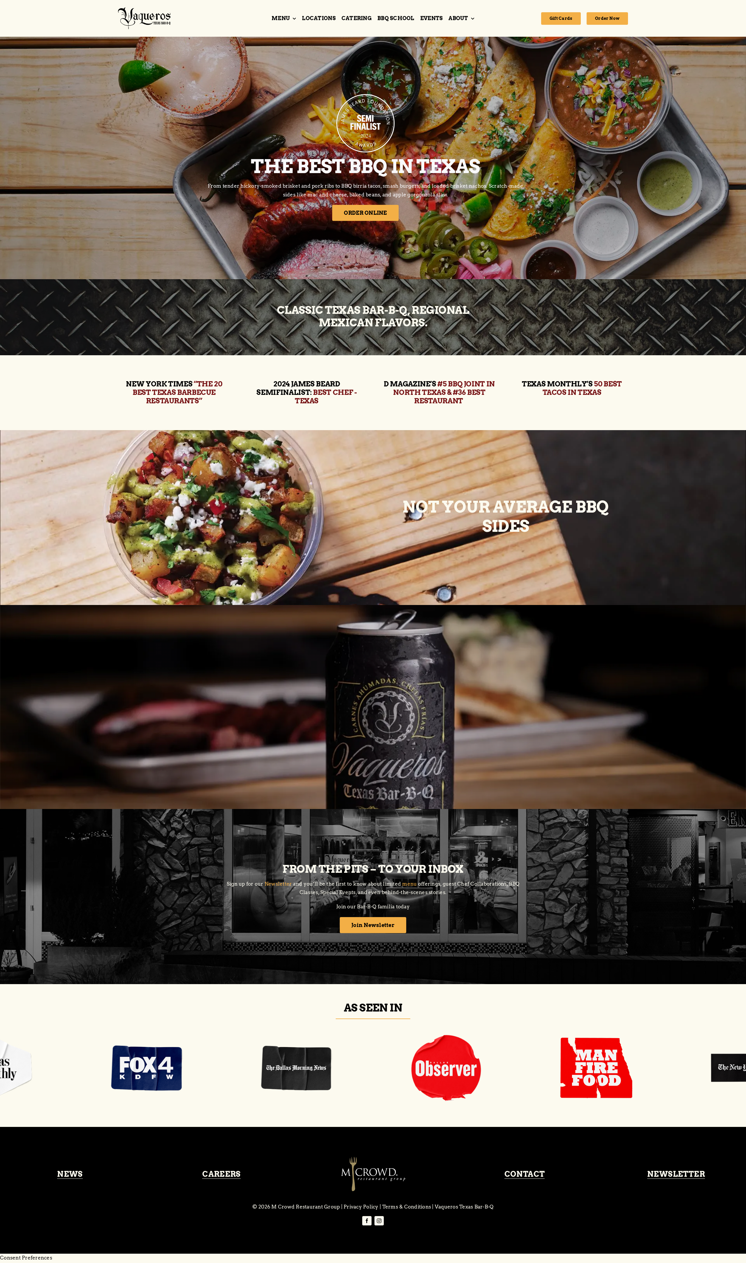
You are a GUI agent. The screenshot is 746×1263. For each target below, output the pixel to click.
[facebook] (367, 1220)
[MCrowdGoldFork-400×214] (373, 1159)
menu (409, 884)
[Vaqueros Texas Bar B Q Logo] (144, 10)
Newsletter (278, 884)
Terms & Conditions (406, 1207)
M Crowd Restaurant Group (305, 1207)
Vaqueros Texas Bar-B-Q (464, 1207)
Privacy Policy (361, 1207)
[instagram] (379, 1220)
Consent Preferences (26, 1258)
